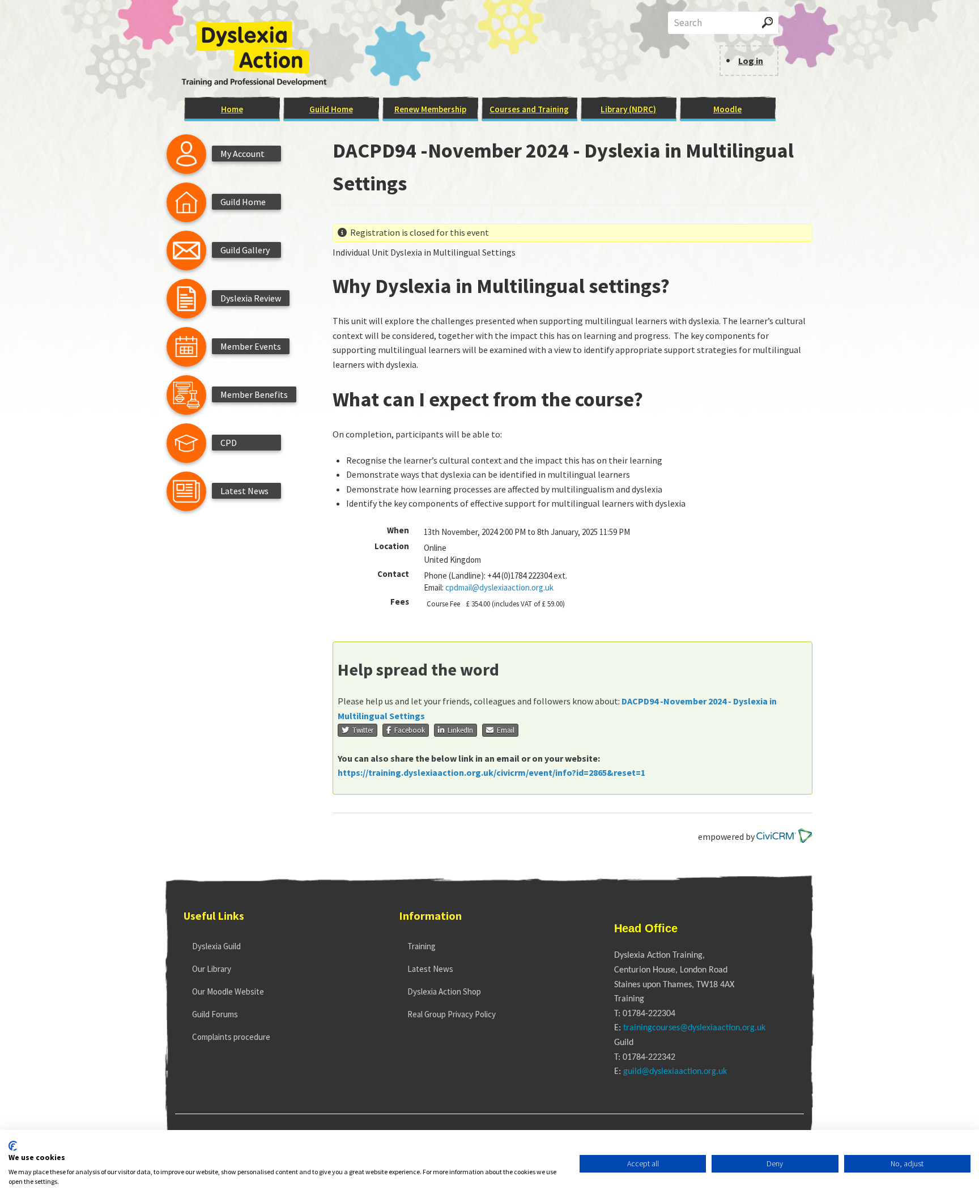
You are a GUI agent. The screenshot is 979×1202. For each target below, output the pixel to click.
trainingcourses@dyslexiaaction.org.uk (694, 1028)
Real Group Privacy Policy (451, 1014)
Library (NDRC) (628, 109)
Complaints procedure (231, 1036)
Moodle (727, 109)
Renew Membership (430, 109)
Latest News (430, 968)
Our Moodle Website (228, 991)
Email (503, 730)
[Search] (767, 22)
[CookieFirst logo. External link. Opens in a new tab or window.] (12, 1146)
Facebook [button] (408, 730)
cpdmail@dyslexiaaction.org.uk (499, 587)
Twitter (361, 730)
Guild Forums (215, 1014)
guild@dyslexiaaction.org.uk (675, 1071)
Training (421, 946)
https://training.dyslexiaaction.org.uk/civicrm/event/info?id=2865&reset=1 (491, 772)
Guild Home (331, 109)
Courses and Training (529, 109)
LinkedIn (458, 730)
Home (232, 109)
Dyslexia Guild (216, 946)
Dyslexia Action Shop (444, 991)
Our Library (211, 968)
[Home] (258, 54)
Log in (750, 60)
